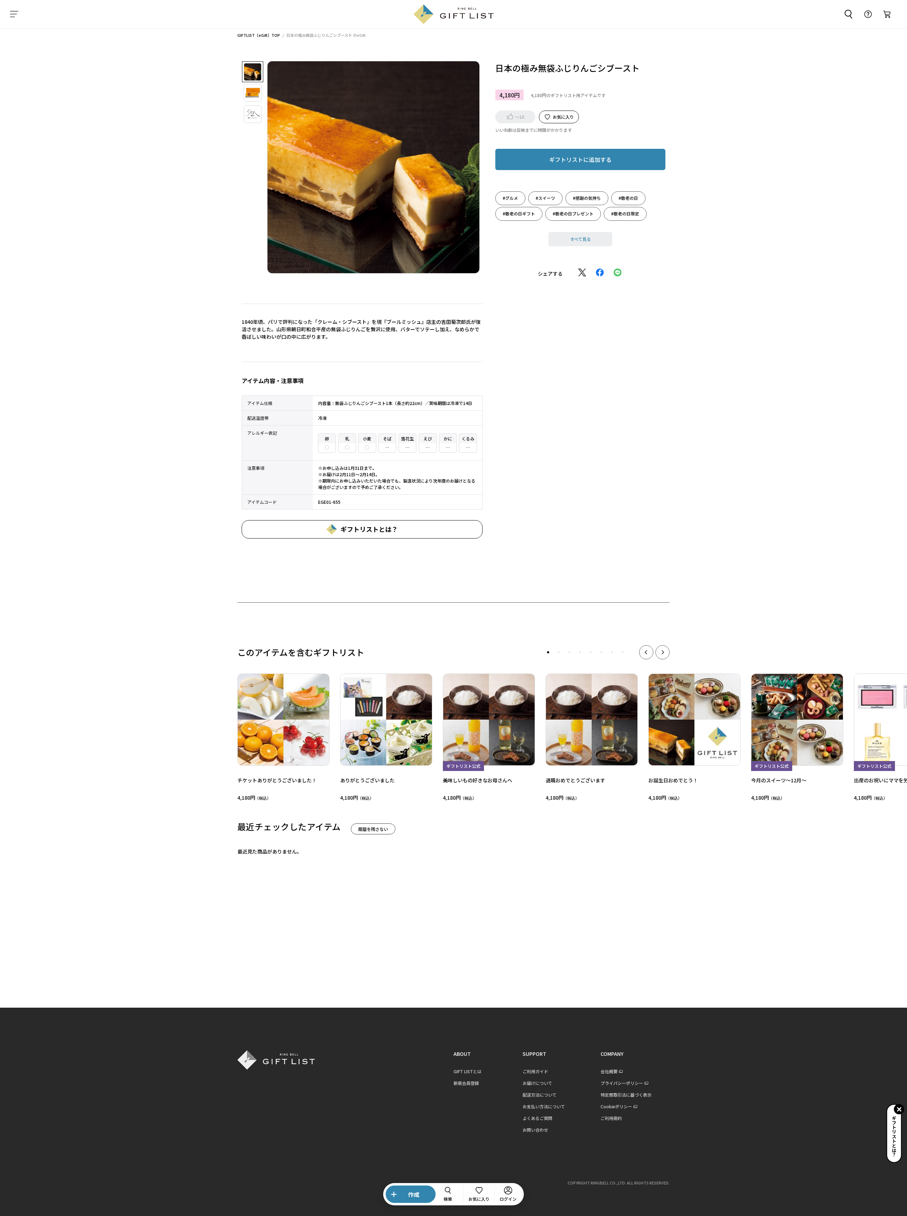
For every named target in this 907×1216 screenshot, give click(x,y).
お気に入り (563, 116)
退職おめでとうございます (575, 780)
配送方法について (540, 1095)
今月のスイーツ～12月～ (778, 780)
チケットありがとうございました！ (277, 780)
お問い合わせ (535, 1130)
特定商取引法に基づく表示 (626, 1095)
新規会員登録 (466, 1083)
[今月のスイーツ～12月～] (797, 720)
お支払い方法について (544, 1106)
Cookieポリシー (616, 1106)
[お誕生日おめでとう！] (694, 720)
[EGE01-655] (252, 72)
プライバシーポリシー (622, 1083)
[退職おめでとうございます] (592, 720)
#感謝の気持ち (587, 198)
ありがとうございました (367, 780)
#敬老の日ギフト (519, 213)
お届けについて (537, 1083)
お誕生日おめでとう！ (673, 780)
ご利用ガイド (535, 1071)
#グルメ (510, 198)
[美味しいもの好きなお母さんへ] (489, 720)
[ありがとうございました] (386, 720)
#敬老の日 (628, 198)
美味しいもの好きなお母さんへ (477, 780)
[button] (548, 652)
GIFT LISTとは (467, 1071)
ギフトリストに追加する (580, 159)
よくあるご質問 (537, 1118)
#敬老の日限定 (625, 213)
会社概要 (609, 1071)
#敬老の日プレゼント (573, 213)
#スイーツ (545, 198)
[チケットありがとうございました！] (283, 720)
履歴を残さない (373, 829)
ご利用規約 (611, 1118)
